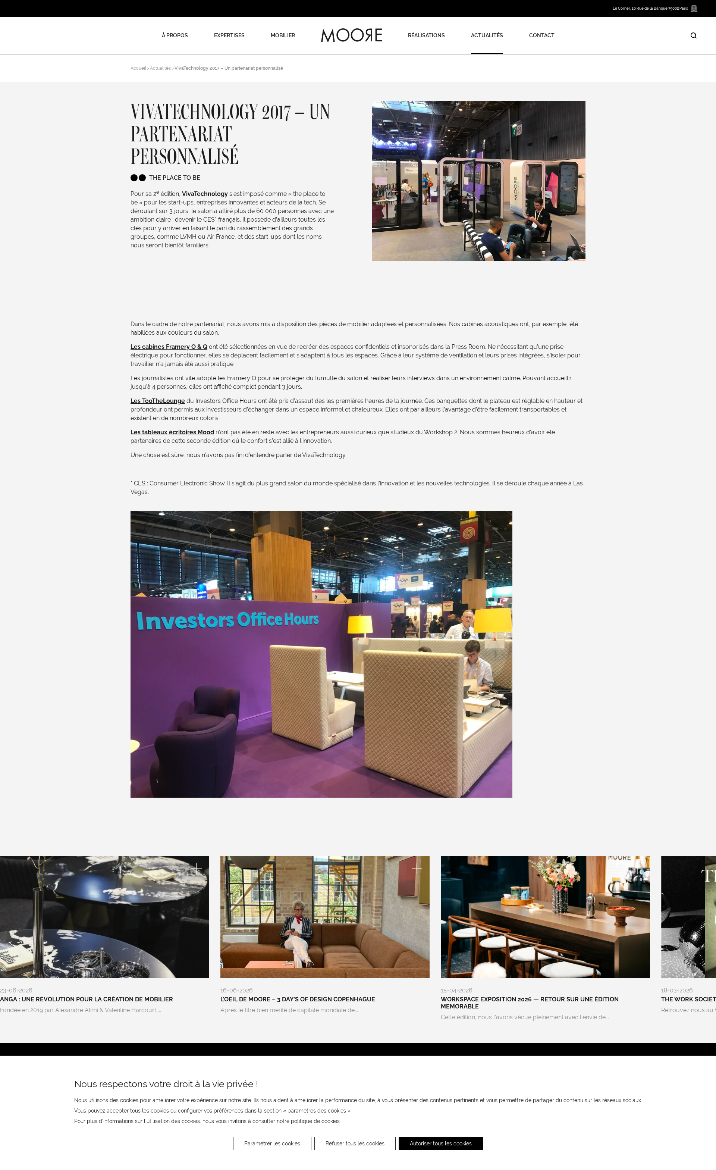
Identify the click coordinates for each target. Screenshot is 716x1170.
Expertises (229, 35)
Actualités (487, 35)
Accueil (138, 68)
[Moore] (351, 35)
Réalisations (426, 35)
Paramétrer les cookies (272, 1143)
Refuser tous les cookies (355, 1143)
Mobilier (283, 35)
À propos (175, 35)
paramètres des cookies (317, 1111)
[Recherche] (693, 35)
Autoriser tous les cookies (441, 1143)
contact (542, 35)
